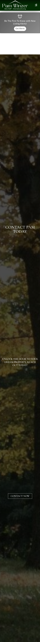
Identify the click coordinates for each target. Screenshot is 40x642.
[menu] (36, 5)
